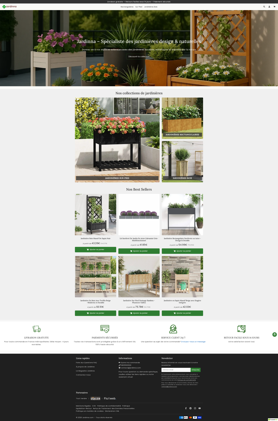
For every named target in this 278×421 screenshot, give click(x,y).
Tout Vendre (81, 398)
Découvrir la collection (139, 56)
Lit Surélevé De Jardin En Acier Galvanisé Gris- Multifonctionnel (139, 239)
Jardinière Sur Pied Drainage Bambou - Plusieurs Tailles (139, 301)
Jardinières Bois (150, 7)
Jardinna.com (87, 417)
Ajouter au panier (96, 249)
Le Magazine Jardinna (85, 371)
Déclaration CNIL (112, 411)
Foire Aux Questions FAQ (86, 362)
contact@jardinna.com (131, 368)
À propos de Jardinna (85, 367)
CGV (94, 406)
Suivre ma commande (130, 362)
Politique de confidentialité (187, 380)
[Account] (269, 6)
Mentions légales (83, 406)
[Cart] (274, 6)
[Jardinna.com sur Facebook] (186, 408)
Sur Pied (138, 7)
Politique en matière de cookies (90, 411)
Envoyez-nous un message (193, 341)
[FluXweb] (110, 398)
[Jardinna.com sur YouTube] (199, 408)
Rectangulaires (127, 7)
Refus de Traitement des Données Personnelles (113, 408)
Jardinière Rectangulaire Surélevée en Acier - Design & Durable (182, 239)
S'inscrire (195, 370)
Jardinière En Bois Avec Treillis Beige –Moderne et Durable (95, 301)
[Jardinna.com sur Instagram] (195, 408)
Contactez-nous (83, 375)
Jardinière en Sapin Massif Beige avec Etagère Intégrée (182, 301)
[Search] (264, 6)
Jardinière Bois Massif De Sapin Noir (95, 238)
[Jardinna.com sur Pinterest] (191, 408)
